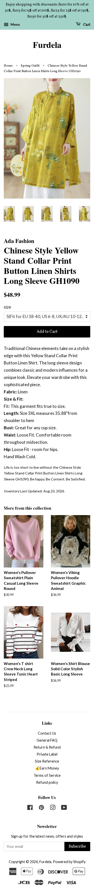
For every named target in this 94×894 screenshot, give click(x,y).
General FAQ (47, 740)
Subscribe (77, 846)
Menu (15, 24)
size (7, 307)
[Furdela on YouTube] (64, 808)
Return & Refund (47, 747)
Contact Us (47, 733)
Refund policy (47, 782)
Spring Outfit (30, 66)
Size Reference (47, 761)
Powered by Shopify (69, 862)
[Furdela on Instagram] (52, 808)
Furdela (47, 45)
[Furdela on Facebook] (30, 808)
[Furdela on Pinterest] (41, 808)
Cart (86, 24)
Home (8, 66)
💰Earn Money (47, 768)
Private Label (47, 754)
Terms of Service (47, 775)
